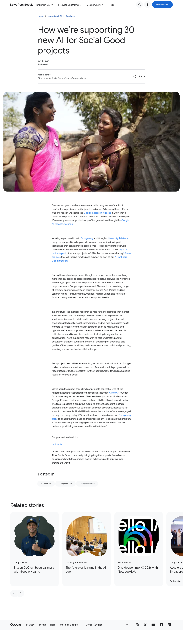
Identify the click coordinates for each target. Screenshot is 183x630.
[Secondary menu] (147, 4)
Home (40, 16)
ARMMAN (114, 392)
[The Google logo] (15, 625)
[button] (162, 4)
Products (70, 16)
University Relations (118, 238)
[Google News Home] (21, 4)
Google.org (87, 238)
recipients (57, 444)
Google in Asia (65, 483)
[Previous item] (13, 593)
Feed (112, 5)
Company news (94, 5)
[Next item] (20, 593)
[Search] (139, 4)
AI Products (46, 483)
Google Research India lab (97, 212)
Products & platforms (68, 5)
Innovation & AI (43, 5)
